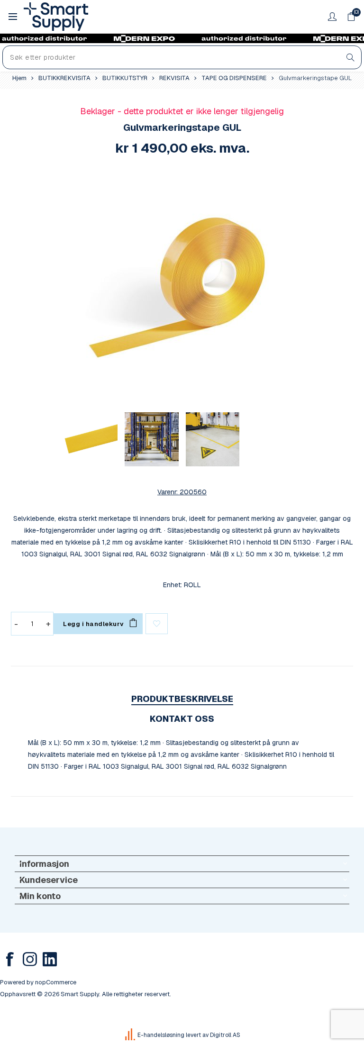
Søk (350, 57)
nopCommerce (55, 982)
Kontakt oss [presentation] (182, 718)
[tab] (182, 699)
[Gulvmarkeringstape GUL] (182, 286)
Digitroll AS (225, 1035)
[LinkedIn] (49, 959)
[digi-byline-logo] (130, 1035)
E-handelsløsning (160, 1035)
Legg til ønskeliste (156, 624)
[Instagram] (29, 959)
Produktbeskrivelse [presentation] (182, 698)
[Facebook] (10, 959)
